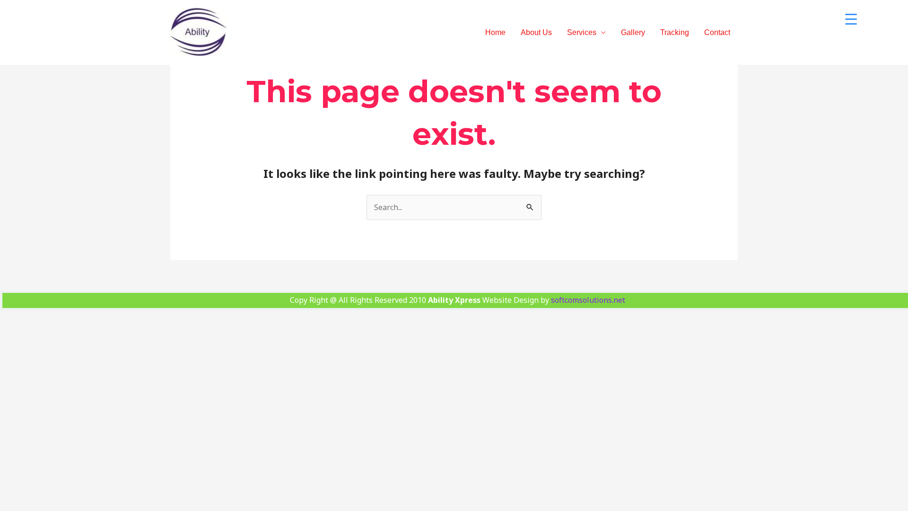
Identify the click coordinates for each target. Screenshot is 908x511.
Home (495, 32)
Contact (717, 32)
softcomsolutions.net (588, 300)
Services (581, 32)
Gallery (633, 32)
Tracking (674, 32)
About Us (536, 32)
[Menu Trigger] (851, 19)
